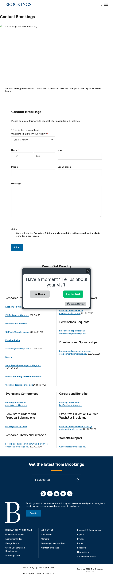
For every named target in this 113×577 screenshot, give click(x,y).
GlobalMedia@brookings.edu (19, 385)
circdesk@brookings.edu (17, 446)
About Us (47, 530)
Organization (64, 167)
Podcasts (81, 547)
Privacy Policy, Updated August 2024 (38, 568)
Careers (45, 539)
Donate (33, 513)
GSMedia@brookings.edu (17, 332)
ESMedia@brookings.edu (17, 315)
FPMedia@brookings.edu (17, 348)
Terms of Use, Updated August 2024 (38, 573)
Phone (14, 167)
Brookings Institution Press (54, 543)
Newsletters (83, 552)
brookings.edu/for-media (71, 310)
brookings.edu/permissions (72, 330)
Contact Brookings (50, 547)
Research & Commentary (89, 530)
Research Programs (18, 530)
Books (80, 543)
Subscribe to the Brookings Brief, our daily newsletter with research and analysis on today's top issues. (58, 234)
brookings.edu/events (15, 402)
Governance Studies (15, 534)
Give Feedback (73, 293)
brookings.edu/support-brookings (75, 351)
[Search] (100, 4)
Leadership (46, 534)
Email (61, 150)
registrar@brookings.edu (71, 429)
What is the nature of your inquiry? (29, 133)
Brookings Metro (13, 555)
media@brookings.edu (69, 313)
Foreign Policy (12, 543)
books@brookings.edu (16, 426)
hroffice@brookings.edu (70, 405)
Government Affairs (86, 556)
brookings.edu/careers (70, 402)
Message (16, 183)
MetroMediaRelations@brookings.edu (23, 365)
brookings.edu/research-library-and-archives (26, 443)
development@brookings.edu (73, 354)
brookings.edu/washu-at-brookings (75, 426)
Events (80, 539)
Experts (80, 534)
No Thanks (39, 293)
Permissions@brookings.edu (72, 333)
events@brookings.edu (16, 405)
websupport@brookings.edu (72, 446)
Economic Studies (13, 539)
